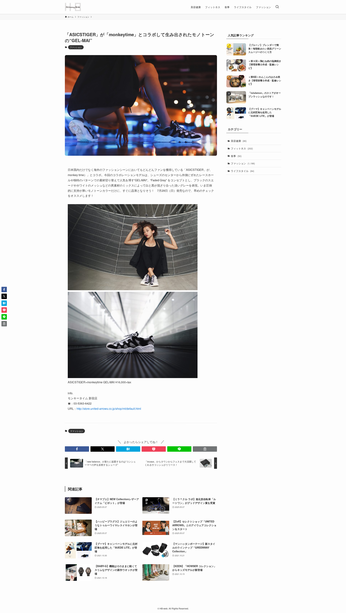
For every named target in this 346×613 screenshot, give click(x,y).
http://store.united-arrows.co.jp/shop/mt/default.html (109, 409)
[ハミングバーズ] (73, 7)
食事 (236, 156)
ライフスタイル (242, 171)
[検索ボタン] (277, 7)
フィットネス (242, 148)
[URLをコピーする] (205, 449)
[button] (77, 449)
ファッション (76, 47)
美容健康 (239, 141)
